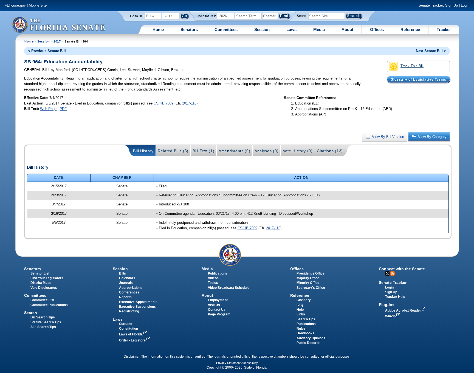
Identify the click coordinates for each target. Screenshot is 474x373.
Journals (126, 282)
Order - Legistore (132, 340)
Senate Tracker (393, 282)
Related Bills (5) (173, 151)
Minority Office (308, 282)
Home (158, 29)
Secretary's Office (311, 287)
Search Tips (306, 319)
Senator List (39, 273)
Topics (213, 282)
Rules (301, 328)
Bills (122, 273)
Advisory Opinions (311, 338)
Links (301, 314)
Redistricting (129, 311)
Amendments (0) (234, 151)
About (347, 29)
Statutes (125, 324)
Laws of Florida (131, 334)
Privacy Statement (228, 362)
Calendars (127, 278)
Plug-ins (386, 305)
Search (302, 16)
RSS (392, 273)
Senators (189, 29)
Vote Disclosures (43, 287)
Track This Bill (412, 66)
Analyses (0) (266, 151)
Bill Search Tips (42, 317)
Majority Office (308, 278)
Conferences (129, 292)
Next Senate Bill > (431, 51)
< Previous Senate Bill (47, 51)
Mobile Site (38, 5)
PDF (63, 109)
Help (300, 309)
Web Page (48, 109)
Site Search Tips (43, 327)
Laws (291, 29)
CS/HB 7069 (163, 103)
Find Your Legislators (46, 278)
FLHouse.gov (15, 5)
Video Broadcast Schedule (228, 287)
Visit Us (214, 305)
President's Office (311, 273)
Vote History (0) (298, 151)
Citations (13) (330, 151)
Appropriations (130, 287)
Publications (217, 273)
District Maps (40, 282)
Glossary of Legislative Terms (418, 79)
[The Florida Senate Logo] (58, 24)
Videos (213, 278)
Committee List (42, 300)
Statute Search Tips (45, 322)
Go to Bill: (137, 16)
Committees (226, 29)
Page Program (219, 314)
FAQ (300, 305)
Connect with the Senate (402, 269)
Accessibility (249, 362)
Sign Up (451, 5)
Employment (218, 300)
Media (319, 29)
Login (465, 5)
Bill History (143, 151)
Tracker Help (395, 296)
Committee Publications (49, 305)
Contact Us (216, 309)
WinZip (390, 316)
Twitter (387, 273)
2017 (57, 41)
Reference (410, 29)
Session (262, 29)
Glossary (304, 300)
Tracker (444, 29)
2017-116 (189, 103)
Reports (125, 297)
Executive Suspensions (137, 306)
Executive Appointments (138, 302)
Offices (377, 29)
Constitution (128, 328)
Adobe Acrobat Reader (403, 310)
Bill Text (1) (203, 151)
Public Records (308, 342)
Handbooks (305, 333)
